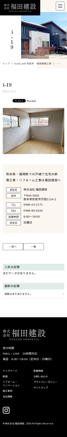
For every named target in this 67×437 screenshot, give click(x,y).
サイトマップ (41, 387)
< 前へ (12, 246)
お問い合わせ (41, 376)
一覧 (33, 246)
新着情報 (38, 370)
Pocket (31, 100)
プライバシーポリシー (46, 381)
